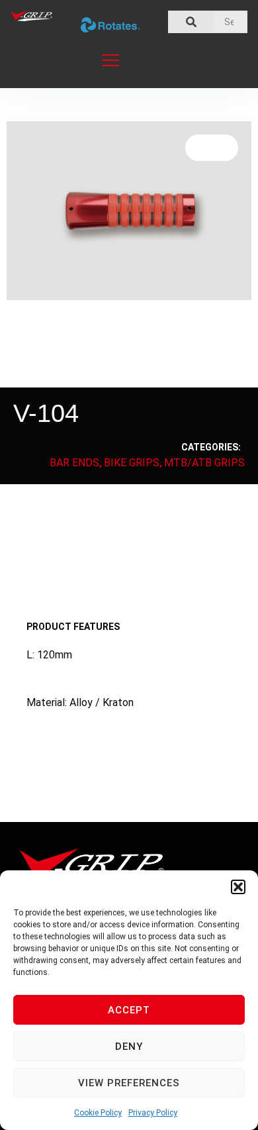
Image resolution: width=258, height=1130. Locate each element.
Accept (129, 1010)
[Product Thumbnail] (211, 147)
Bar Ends (74, 462)
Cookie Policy (98, 1112)
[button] (238, 887)
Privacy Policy (152, 1112)
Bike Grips (131, 462)
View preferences (129, 1083)
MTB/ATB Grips (204, 462)
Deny (129, 1047)
